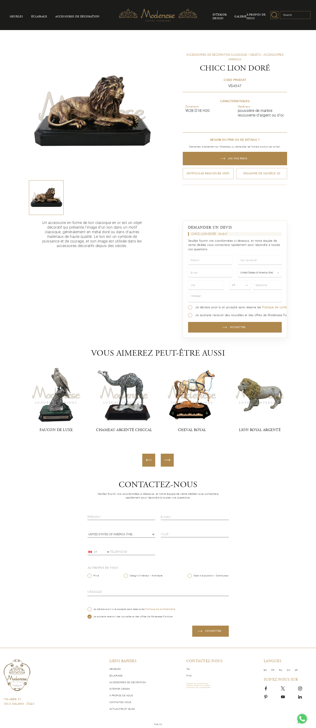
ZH (289, 670)
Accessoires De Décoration (77, 16)
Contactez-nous (120, 702)
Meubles (16, 16)
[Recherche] (274, 15)
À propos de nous (256, 16)
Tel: (188, 668)
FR (273, 670)
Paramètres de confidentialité (198, 687)
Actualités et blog (122, 708)
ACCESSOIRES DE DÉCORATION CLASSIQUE (216, 54)
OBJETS (255, 54)
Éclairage (39, 16)
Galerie (240, 16)
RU (281, 670)
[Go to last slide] (148, 460)
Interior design (220, 16)
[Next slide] (167, 460)
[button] (46, 197)
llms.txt (158, 724)
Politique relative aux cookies (198, 685)
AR (296, 670)
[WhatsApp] (302, 719)
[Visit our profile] (266, 688)
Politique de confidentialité (280, 307)
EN (266, 670)
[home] (53, 675)
